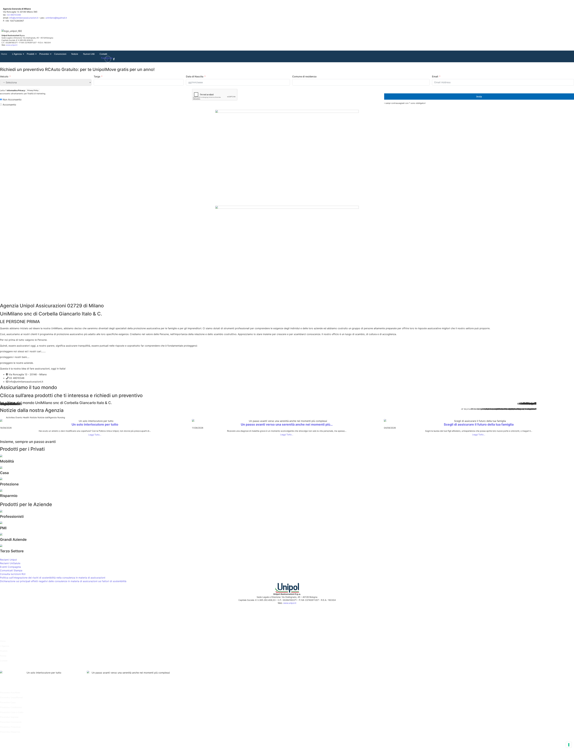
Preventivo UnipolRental (11, 697)
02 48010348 (14, 14)
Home (4, 54)
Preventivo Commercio (11, 722)
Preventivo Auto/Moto (10, 692)
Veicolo (4, 76)
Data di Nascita (194, 76)
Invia (479, 96)
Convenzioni (60, 54)
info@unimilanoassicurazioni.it (23, 17)
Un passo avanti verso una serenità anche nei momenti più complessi (122, 679)
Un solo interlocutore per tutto (95, 424)
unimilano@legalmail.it (56, 17)
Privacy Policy (32, 90)
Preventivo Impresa (9, 717)
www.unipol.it (11, 45)
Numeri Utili (88, 54)
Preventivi (44, 54)
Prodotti (30, 54)
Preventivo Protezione (10, 727)
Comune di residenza (304, 76)
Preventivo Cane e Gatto (11, 712)
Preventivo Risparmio (10, 732)
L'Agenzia (17, 54)
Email (435, 76)
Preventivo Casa (8, 702)
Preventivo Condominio (11, 707)
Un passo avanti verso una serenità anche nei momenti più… (287, 424)
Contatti (103, 54)
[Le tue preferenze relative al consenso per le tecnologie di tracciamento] (569, 745)
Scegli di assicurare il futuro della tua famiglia (479, 424)
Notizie (74, 54)
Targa (97, 76)
